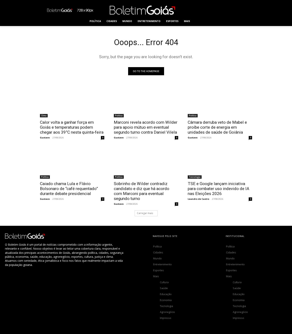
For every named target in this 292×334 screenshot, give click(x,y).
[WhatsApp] (236, 10)
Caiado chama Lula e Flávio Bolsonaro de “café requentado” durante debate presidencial (69, 188)
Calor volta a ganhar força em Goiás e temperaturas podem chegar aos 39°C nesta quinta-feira (71, 127)
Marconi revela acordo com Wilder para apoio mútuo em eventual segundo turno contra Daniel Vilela (145, 127)
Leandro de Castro (198, 198)
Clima (43, 115)
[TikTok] (218, 10)
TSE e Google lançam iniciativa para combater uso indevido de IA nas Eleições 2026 (218, 188)
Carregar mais (145, 213)
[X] (227, 10)
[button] (200, 21)
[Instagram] (209, 10)
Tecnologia (194, 177)
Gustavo (45, 137)
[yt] (245, 10)
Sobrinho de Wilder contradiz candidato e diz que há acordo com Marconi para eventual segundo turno (141, 191)
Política (119, 115)
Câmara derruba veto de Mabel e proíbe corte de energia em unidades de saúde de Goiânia (217, 127)
